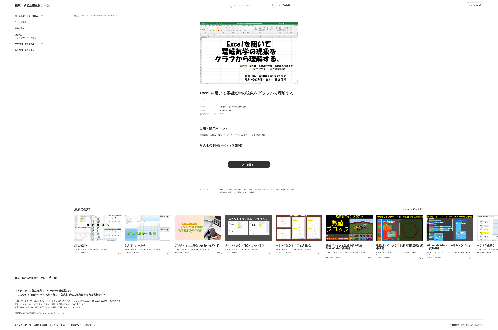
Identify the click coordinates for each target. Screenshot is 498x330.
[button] (494, 237)
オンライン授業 (249, 192)
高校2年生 (253, 189)
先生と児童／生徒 (236, 189)
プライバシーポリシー (59, 325)
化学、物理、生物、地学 (280, 189)
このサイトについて (23, 325)
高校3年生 (223, 192)
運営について (76, 325)
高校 (292, 189)
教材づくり (223, 189)
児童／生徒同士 (264, 189)
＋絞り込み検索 (283, 5)
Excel (246, 189)
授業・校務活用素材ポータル (33, 5)
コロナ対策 (237, 192)
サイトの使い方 (475, 5)
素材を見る (248, 164)
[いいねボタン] (201, 99)
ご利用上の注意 (40, 325)
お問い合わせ (89, 325)
